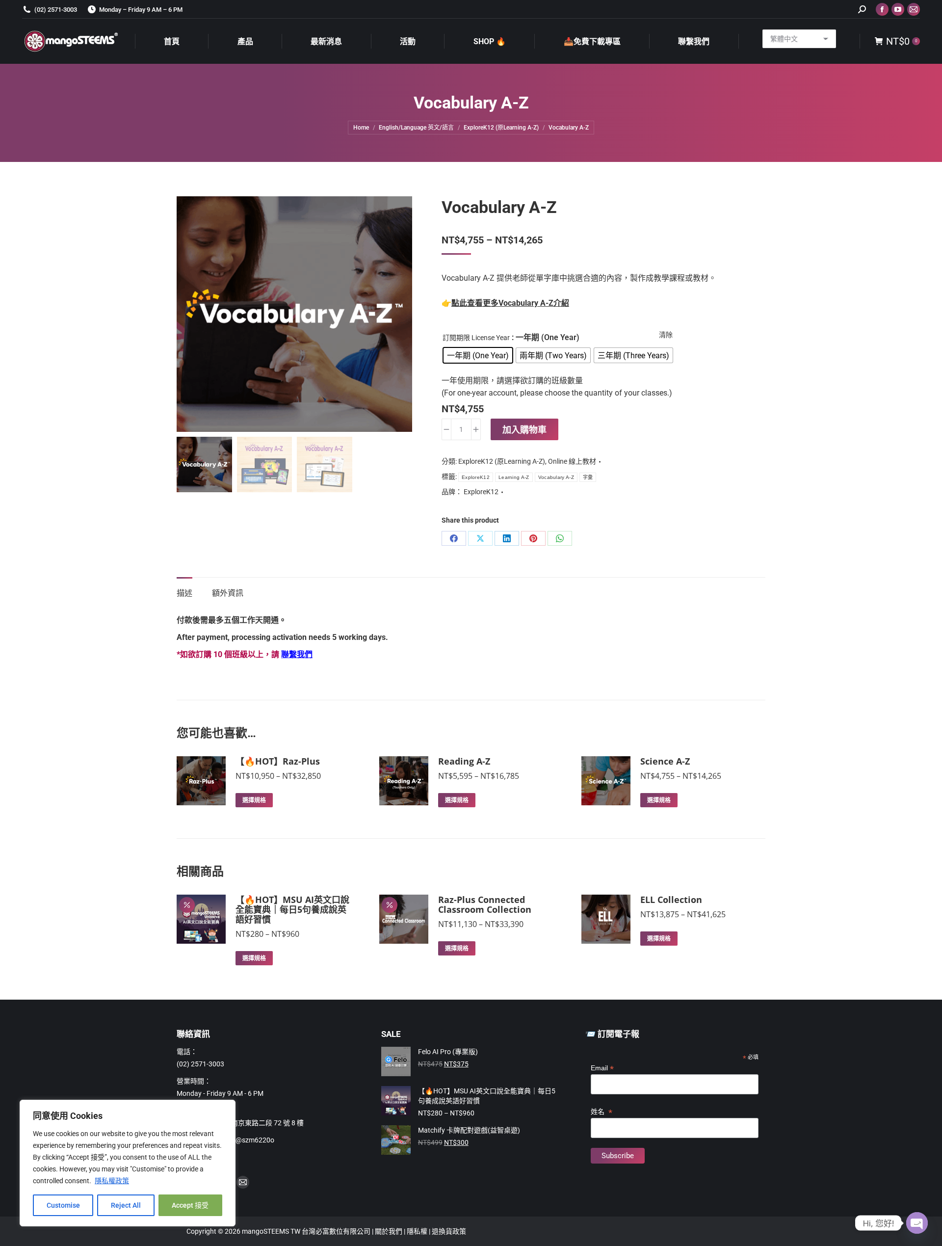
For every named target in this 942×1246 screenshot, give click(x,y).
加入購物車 (524, 429)
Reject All (126, 1205)
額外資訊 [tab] (227, 593)
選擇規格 (254, 800)
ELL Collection (671, 899)
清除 (666, 335)
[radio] (478, 355)
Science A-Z (665, 761)
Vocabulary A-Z (556, 477)
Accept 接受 (190, 1205)
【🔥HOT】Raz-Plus (278, 761)
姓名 (601, 1111)
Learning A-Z (513, 477)
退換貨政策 (449, 1231)
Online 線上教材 (572, 461)
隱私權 (418, 1231)
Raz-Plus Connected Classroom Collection (484, 904)
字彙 (588, 477)
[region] (128, 1163)
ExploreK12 (476, 477)
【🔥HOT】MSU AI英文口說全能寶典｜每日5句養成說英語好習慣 (292, 909)
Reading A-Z (464, 761)
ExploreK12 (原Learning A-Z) (501, 461)
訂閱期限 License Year (476, 338)
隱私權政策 (112, 1181)
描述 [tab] (184, 593)
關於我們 (389, 1231)
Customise (63, 1205)
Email (602, 1068)
